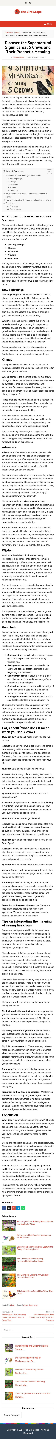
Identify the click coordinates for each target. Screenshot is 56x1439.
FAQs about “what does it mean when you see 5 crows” (26, 195)
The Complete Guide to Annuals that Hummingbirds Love (32, 1276)
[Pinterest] (26, 3)
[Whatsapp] (23, 1208)
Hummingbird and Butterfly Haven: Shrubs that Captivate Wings (35, 1222)
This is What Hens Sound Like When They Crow (35, 1292)
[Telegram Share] (18, 1208)
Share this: (14, 206)
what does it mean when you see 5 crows (23, 175)
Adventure (14, 184)
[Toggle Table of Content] (48, 171)
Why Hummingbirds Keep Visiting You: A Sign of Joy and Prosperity (41, 1315)
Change (13, 181)
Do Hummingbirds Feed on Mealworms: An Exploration (34, 1236)
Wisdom (13, 187)
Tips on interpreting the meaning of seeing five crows (28, 199)
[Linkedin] (30, 3)
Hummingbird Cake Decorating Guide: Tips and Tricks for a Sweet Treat (14, 1315)
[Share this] (4, 1208)
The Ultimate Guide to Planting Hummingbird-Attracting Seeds (30, 1259)
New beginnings (16, 178)
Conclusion (10, 203)
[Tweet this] (9, 1208)
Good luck (14, 190)
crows (25, 1305)
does (31, 1305)
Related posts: (15, 209)
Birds (12, 1305)
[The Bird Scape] (28, 11)
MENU (49, 24)
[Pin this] (14, 1208)
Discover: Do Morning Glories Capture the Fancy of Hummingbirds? (35, 1248)
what (35, 1305)
